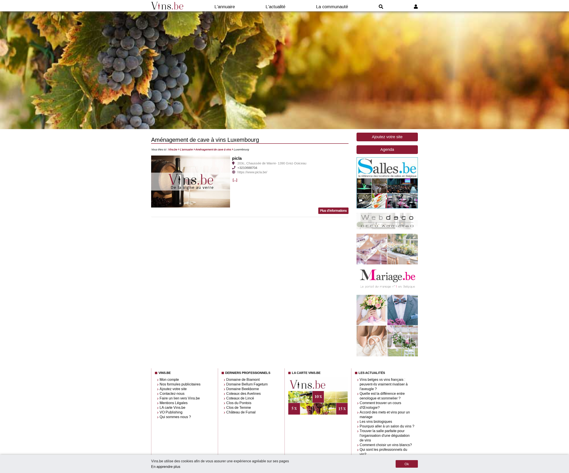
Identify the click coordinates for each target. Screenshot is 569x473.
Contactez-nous (172, 393)
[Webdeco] (387, 228)
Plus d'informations (333, 211)
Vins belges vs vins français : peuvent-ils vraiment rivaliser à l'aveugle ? (384, 384)
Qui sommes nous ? (175, 417)
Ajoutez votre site (387, 137)
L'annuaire (224, 7)
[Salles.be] (387, 207)
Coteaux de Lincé (240, 398)
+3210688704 (247, 168)
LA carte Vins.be (172, 407)
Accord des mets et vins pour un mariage (385, 414)
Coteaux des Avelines (243, 393)
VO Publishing (171, 412)
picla (237, 158)
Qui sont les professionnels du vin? (383, 452)
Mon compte (169, 379)
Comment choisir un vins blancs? (386, 445)
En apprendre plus (165, 466)
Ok (407, 464)
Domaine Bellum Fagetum (247, 384)
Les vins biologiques (376, 421)
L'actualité (275, 7)
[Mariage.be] (387, 355)
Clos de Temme (238, 407)
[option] (190, 182)
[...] (235, 180)
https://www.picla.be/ (252, 172)
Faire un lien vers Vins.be (180, 398)
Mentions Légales (174, 403)
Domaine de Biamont (243, 379)
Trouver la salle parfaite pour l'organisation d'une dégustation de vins (385, 436)
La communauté (332, 7)
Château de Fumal (241, 412)
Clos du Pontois (238, 403)
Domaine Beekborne (242, 389)
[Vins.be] (167, 6)
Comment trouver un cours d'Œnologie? (380, 405)
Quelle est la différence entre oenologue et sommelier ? (382, 396)
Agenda (387, 149)
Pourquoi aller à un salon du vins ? (387, 426)
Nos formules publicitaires (180, 384)
